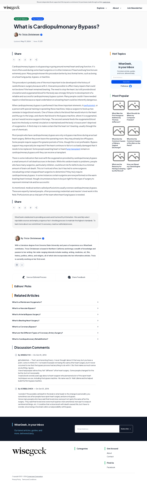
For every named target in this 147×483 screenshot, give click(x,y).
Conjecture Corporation (35, 476)
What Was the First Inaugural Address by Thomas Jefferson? (117, 117)
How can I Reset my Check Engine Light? (133, 166)
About (109, 453)
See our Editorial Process (36, 277)
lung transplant (73, 149)
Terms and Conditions (29, 479)
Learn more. (106, 2)
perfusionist (89, 105)
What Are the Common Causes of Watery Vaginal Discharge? (118, 143)
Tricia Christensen (30, 34)
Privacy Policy (16, 479)
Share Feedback (78, 277)
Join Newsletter (134, 8)
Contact (110, 456)
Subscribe (126, 82)
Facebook (111, 467)
